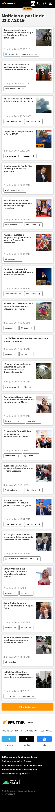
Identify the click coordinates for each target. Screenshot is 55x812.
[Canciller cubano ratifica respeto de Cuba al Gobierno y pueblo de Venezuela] (43, 276)
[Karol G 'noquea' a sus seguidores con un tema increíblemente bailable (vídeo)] (43, 576)
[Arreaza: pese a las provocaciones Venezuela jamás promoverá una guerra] (43, 507)
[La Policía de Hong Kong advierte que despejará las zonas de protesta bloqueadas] (43, 679)
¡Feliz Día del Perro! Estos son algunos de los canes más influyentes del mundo (18, 306)
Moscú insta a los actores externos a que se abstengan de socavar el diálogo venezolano (18, 204)
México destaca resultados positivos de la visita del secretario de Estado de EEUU (18, 67)
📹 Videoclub (10, 259)
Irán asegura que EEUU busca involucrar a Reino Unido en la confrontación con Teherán (18, 537)
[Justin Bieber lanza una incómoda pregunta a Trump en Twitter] (43, 610)
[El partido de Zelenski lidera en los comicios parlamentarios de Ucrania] (43, 438)
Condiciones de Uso (27, 757)
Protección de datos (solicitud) (17, 769)
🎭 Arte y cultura (12, 421)
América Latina (11, 121)
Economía (46, 730)
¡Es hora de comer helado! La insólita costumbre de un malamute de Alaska (18, 640)
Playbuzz (27, 387)
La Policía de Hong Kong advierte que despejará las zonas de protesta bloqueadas (18, 675)
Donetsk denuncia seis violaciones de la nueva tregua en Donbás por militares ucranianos (18, 34)
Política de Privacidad (12, 765)
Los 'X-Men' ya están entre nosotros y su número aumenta (26, 340)
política (8, 696)
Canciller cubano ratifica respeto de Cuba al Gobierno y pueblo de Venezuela (18, 272)
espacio (27, 156)
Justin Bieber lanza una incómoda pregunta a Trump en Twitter (19, 606)
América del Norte (12, 88)
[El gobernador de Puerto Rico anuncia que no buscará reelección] (43, 173)
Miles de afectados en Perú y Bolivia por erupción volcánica (18, 100)
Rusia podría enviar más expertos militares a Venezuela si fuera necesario (18, 468)
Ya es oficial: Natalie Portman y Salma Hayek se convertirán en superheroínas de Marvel (19, 400)
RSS (35, 769)
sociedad (8, 328)
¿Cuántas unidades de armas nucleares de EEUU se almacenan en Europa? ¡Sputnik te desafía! (17, 368)
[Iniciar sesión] (38, 3)
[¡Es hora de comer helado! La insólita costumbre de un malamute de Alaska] (43, 645)
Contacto (28, 761)
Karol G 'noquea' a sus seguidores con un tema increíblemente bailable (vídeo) (15, 573)
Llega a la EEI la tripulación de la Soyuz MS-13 (18, 132)
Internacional (27, 54)
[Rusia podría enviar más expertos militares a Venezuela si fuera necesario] (43, 473)
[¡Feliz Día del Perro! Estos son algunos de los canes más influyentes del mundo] (43, 311)
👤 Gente (24, 328)
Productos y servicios (12, 761)
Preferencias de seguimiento (16, 773)
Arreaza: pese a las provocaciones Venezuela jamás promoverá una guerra (17, 503)
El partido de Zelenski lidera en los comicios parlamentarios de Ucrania (17, 434)
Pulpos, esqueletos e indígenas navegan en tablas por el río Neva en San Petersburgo (17, 239)
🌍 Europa (9, 54)
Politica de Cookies (33, 765)
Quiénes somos (9, 757)
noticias (24, 354)
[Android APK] (10, 782)
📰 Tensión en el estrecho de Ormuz (19, 558)
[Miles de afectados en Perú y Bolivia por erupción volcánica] (43, 105)
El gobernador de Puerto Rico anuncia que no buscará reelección (18, 169)
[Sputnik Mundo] (9, 4)
